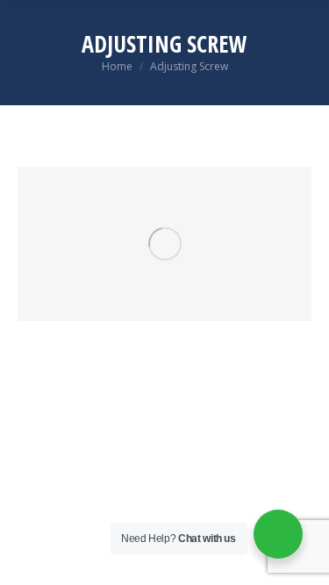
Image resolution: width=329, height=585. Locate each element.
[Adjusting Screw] (164, 244)
